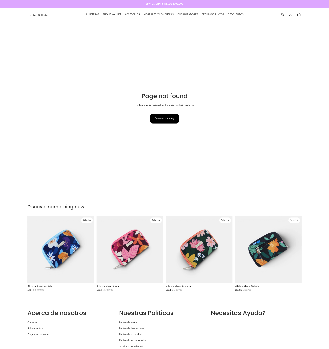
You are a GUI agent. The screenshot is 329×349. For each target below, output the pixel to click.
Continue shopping (164, 118)
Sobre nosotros (35, 328)
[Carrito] (299, 14)
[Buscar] (282, 14)
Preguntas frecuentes (38, 334)
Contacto (32, 322)
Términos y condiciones (131, 346)
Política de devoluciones (131, 328)
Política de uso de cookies (132, 340)
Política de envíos (128, 322)
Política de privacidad (130, 334)
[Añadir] (88, 277)
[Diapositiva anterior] (33, 249)
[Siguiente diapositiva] (88, 249)
